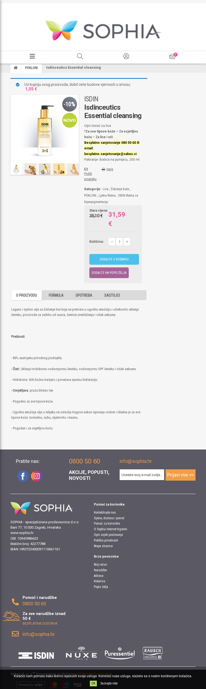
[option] (16, 169)
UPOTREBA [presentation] (84, 295)
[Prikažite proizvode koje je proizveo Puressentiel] (120, 653)
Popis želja (101, 587)
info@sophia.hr (136, 461)
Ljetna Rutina (107, 195)
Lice (105, 189)
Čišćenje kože (120, 189)
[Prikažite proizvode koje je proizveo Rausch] (152, 653)
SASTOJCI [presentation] (112, 295)
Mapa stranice (103, 546)
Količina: (96, 242)
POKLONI (90, 195)
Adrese (98, 576)
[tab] (26, 295)
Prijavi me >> (180, 475)
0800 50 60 (34, 603)
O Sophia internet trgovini (110, 529)
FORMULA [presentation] (56, 295)
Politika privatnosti (106, 540)
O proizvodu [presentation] (26, 295)
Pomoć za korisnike (107, 523)
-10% (69, 104)
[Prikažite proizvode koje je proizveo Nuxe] (81, 653)
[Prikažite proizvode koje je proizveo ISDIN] (36, 653)
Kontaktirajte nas (105, 512)
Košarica (99, 581)
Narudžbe (100, 570)
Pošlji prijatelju (90, 176)
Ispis (109, 169)
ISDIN (91, 99)
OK (93, 683)
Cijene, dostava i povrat (109, 518)
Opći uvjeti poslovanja (108, 535)
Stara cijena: (98, 210)
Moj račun (100, 564)
